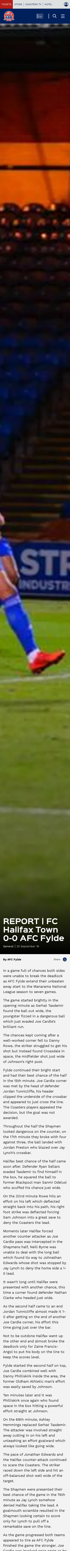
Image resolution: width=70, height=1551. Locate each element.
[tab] (6, 4)
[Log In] (66, 4)
